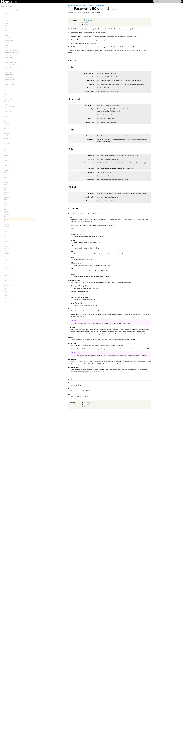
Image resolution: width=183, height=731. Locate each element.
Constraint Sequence (9, 77)
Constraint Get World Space (11, 55)
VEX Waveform (7, 293)
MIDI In (5, 185)
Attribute (6, 21)
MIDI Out (6, 187)
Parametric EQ (7, 219)
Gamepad (6, 141)
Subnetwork (7, 278)
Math (5, 190)
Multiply (6, 199)
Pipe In (5, 229)
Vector (5, 295)
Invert (5, 165)
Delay (5, 94)
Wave (5, 305)
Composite (6, 43)
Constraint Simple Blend (10, 79)
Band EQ (88, 402)
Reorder (6, 251)
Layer (5, 175)
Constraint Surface (8, 82)
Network (6, 202)
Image (5, 158)
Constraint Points (8, 74)
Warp (5, 302)
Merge (5, 192)
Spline (5, 271)
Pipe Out (6, 231)
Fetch (5, 126)
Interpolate (6, 160)
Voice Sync (6, 300)
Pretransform (7, 241)
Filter (5, 131)
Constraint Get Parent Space (11, 52)
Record (6, 246)
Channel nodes (99, 5)
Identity (6, 155)
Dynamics (6, 101)
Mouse (5, 195)
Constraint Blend (8, 48)
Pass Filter (6, 224)
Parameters (89, 20)
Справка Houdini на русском (77, 5)
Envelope (6, 104)
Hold (5, 150)
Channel (6, 35)
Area (5, 18)
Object (5, 209)
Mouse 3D (6, 197)
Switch (5, 280)
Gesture (6, 146)
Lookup (6, 182)
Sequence (6, 256)
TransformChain (8, 285)
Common (86, 22)
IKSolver (6, 153)
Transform (6, 283)
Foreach (6, 136)
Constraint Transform (9, 84)
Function (6, 138)
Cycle (5, 92)
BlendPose (6, 33)
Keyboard (6, 170)
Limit (5, 177)
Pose (5, 236)
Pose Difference (8, 239)
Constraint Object (8, 60)
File (5, 128)
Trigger (86, 407)
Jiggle (5, 168)
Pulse (5, 244)
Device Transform (8, 99)
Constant (6, 45)
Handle (5, 148)
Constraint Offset (8, 67)
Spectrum (6, 268)
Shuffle (5, 261)
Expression (6, 114)
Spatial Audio (7, 266)
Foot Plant (6, 133)
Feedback (6, 123)
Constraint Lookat (8, 57)
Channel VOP (7, 38)
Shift (5, 258)
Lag (5, 172)
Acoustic (6, 13)
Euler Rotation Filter (9, 106)
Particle (6, 222)
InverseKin (6, 163)
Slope (5, 263)
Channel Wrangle (8, 40)
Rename (6, 248)
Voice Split (6, 297)
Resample (6, 253)
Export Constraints (8, 111)
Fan (5, 121)
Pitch (5, 234)
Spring (5, 273)
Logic (5, 180)
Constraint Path (8, 72)
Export (5, 109)
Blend (5, 30)
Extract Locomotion (9, 119)
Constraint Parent (8, 70)
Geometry (6, 143)
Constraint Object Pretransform (12, 65)
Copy (87, 405)
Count (5, 89)
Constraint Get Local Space (11, 50)
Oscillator (6, 214)
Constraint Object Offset (10, 62)
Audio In (6, 23)
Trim (5, 290)
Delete (5, 97)
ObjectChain (7, 212)
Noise (5, 204)
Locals (86, 24)
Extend (5, 116)
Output (5, 217)
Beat (5, 28)
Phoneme (6, 226)
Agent (5, 16)
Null (5, 207)
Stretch (6, 275)
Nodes (91, 5)
